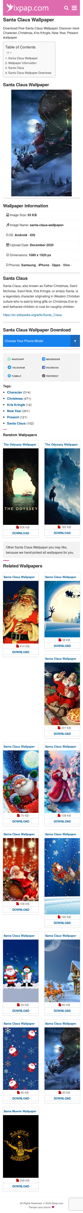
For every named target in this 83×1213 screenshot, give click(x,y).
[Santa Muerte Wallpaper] (20, 1146)
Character (15, 392)
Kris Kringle (16, 404)
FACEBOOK (52, 367)
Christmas (15, 398)
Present (13, 417)
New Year (14, 411)
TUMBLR (16, 376)
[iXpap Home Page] (27, 7)
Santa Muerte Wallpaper (20, 1111)
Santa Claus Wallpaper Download (29, 72)
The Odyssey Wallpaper (20, 444)
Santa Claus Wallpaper (23, 58)
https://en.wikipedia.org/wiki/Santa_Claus (32, 314)
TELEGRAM (18, 367)
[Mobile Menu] (74, 8)
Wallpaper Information (22, 63)
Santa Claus (16, 67)
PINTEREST (52, 376)
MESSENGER (53, 359)
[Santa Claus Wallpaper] (41, 142)
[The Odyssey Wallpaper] (20, 486)
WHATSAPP (17, 359)
